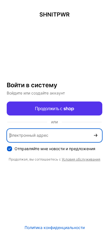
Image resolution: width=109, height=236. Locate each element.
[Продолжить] (95, 135)
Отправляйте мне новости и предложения (55, 148)
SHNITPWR (54, 14)
